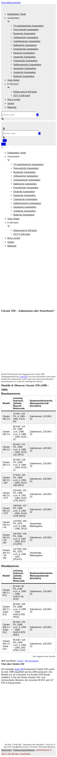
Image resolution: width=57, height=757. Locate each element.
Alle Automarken (32, 661)
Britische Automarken (23, 76)
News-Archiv (13, 99)
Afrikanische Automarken (25, 37)
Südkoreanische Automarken (27, 64)
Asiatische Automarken (24, 72)
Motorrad (11, 107)
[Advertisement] (28, 278)
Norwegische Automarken (26, 29)
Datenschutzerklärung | (24, 750)
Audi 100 (19, 669)
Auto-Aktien (13, 80)
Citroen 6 (23, 376)
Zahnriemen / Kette (16, 14)
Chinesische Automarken (25, 60)
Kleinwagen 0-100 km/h (25, 91)
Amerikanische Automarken (26, 41)
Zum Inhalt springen (11, 2)
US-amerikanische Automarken (28, 25)
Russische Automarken (24, 33)
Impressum (6, 750)
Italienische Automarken (25, 45)
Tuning (10, 103)
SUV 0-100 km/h (21, 95)
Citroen (20, 661)
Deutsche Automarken (24, 53)
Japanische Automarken (24, 68)
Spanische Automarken (24, 57)
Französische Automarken (25, 49)
